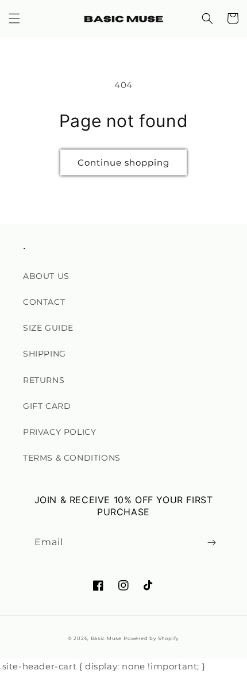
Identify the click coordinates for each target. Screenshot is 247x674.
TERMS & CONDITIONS (72, 458)
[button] (14, 18)
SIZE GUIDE (48, 328)
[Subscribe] (211, 543)
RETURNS (43, 380)
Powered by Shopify (151, 638)
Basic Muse (106, 638)
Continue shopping (123, 162)
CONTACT (44, 302)
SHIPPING (44, 354)
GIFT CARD (47, 406)
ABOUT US (46, 276)
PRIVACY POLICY (59, 432)
